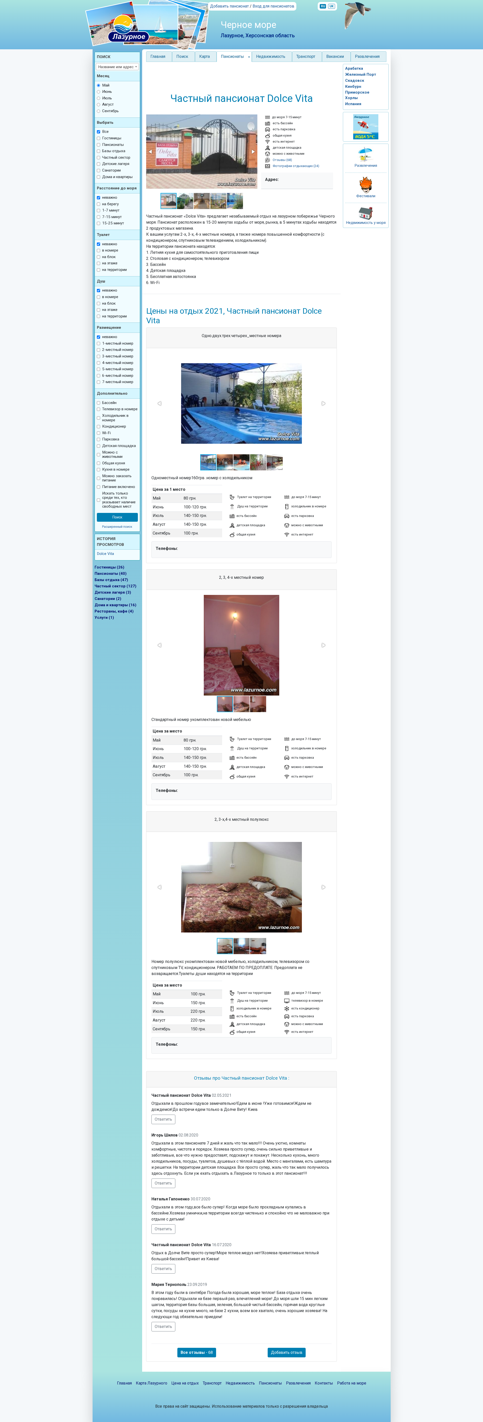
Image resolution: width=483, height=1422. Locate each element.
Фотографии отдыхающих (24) (295, 166)
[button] (151, 152)
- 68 (197, 1352)
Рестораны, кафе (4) (114, 611)
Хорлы (351, 98)
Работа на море (351, 1383)
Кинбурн (353, 86)
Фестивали (365, 196)
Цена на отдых (185, 1383)
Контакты (324, 1383)
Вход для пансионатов (273, 6)
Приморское (357, 92)
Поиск (182, 56)
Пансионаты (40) (111, 573)
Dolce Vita (105, 554)
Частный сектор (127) (115, 586)
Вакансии (335, 56)
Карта (204, 56)
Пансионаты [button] (232, 56)
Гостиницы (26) (109, 567)
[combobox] (117, 66)
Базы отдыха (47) (111, 580)
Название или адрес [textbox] (116, 67)
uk (332, 6)
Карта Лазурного (151, 1383)
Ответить (163, 1119)
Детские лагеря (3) (113, 592)
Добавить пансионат (229, 6)
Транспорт (305, 56)
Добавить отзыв (286, 1352)
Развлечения (367, 56)
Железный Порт (360, 74)
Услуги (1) (104, 617)
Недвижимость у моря (366, 222)
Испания (353, 104)
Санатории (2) (108, 598)
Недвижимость (270, 56)
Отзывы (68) (282, 160)
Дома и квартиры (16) (115, 605)
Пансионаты (270, 1383)
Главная (157, 56)
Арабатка (354, 68)
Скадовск (354, 80)
